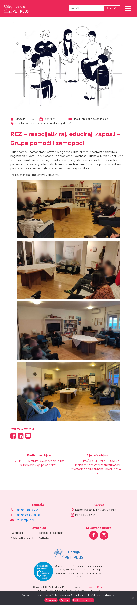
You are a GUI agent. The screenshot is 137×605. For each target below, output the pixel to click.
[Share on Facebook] (13, 436)
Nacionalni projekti (21, 537)
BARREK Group (96, 587)
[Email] (28, 436)
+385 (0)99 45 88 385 (28, 514)
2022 (17, 123)
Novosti (95, 119)
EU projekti (17, 532)
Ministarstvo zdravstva (33, 123)
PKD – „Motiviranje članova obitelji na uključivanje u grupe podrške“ (41, 463)
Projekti (104, 119)
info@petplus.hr (24, 520)
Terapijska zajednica (51, 532)
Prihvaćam (51, 600)
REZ (68, 123)
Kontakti (44, 537)
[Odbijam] (132, 598)
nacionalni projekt (55, 123)
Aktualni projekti (81, 119)
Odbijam (64, 600)
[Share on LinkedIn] (20, 436)
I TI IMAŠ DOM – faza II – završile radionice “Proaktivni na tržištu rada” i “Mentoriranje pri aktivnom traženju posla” (96, 465)
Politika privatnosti (83, 600)
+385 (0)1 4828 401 (26, 509)
